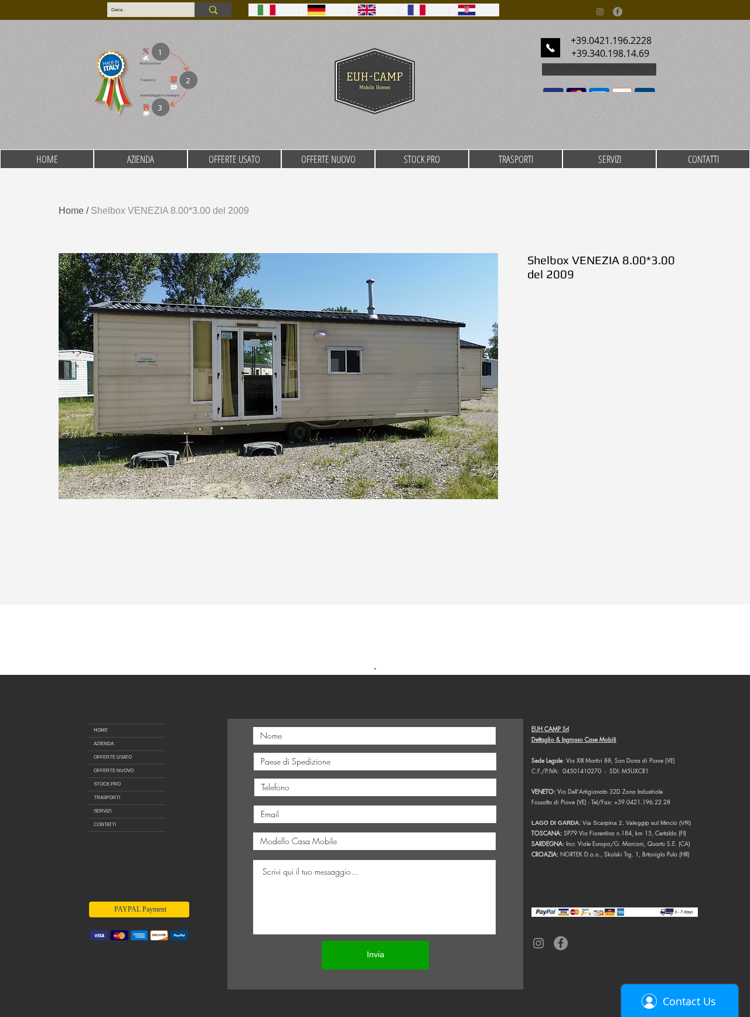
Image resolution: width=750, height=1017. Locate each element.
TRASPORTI (107, 795)
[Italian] (273, 10)
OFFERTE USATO (113, 754)
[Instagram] (600, 11)
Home (71, 211)
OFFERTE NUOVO (114, 768)
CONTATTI (105, 822)
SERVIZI (102, 808)
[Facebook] (617, 11)
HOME (101, 728)
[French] (423, 10)
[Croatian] (474, 10)
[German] (323, 10)
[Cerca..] (213, 9)
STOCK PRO (107, 781)
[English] (373, 10)
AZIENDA (104, 741)
